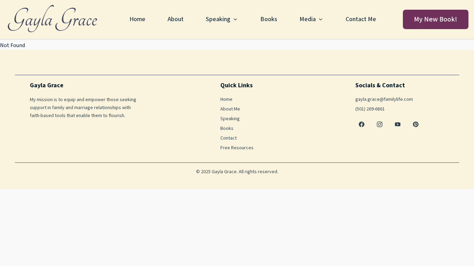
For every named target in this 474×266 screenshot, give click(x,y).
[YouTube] (397, 124)
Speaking (218, 19)
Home (137, 19)
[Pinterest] (415, 124)
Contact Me (361, 19)
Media (307, 19)
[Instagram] (379, 124)
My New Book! (435, 19)
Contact (228, 138)
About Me (230, 109)
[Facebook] (361, 124)
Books (268, 19)
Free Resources (237, 148)
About (176, 19)
